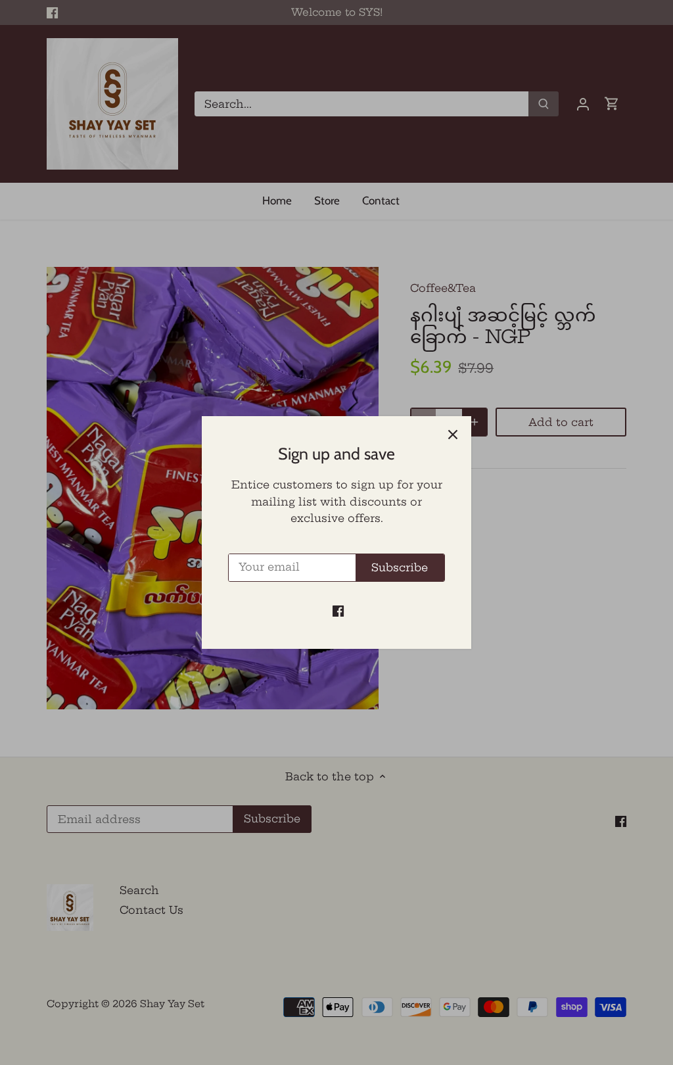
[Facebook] (338, 610)
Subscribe (399, 567)
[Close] (452, 434)
